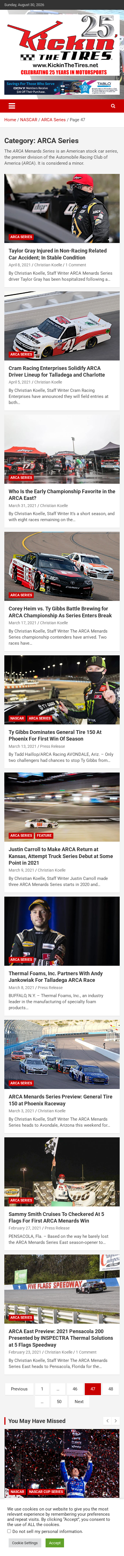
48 (110, 1389)
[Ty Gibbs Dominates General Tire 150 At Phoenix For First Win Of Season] (62, 689)
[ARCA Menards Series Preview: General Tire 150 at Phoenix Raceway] (62, 1054)
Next (79, 1401)
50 (59, 1401)
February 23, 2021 (25, 1352)
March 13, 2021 (23, 746)
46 (75, 1389)
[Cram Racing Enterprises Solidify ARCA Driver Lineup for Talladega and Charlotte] (62, 325)
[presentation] (107, 1421)
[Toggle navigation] (11, 106)
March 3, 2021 (21, 1111)
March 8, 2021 (21, 987)
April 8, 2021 (20, 265)
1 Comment (75, 265)
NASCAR (17, 718)
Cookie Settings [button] (25, 1543)
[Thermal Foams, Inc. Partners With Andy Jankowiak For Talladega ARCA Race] (62, 931)
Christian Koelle (48, 265)
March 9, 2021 (21, 870)
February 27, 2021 (25, 1228)
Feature (44, 836)
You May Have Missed (36, 1421)
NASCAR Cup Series (46, 1492)
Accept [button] (55, 1543)
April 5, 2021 (20, 382)
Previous (19, 1389)
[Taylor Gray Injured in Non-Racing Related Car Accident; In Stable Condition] (62, 208)
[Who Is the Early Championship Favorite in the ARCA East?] (62, 449)
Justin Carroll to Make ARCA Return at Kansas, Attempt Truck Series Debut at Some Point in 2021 (61, 856)
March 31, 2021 (23, 505)
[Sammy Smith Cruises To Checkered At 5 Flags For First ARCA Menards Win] (62, 1171)
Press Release (52, 746)
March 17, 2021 (23, 622)
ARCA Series (21, 237)
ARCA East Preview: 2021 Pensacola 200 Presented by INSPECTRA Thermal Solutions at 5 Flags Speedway (61, 1338)
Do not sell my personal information (47, 1531)
